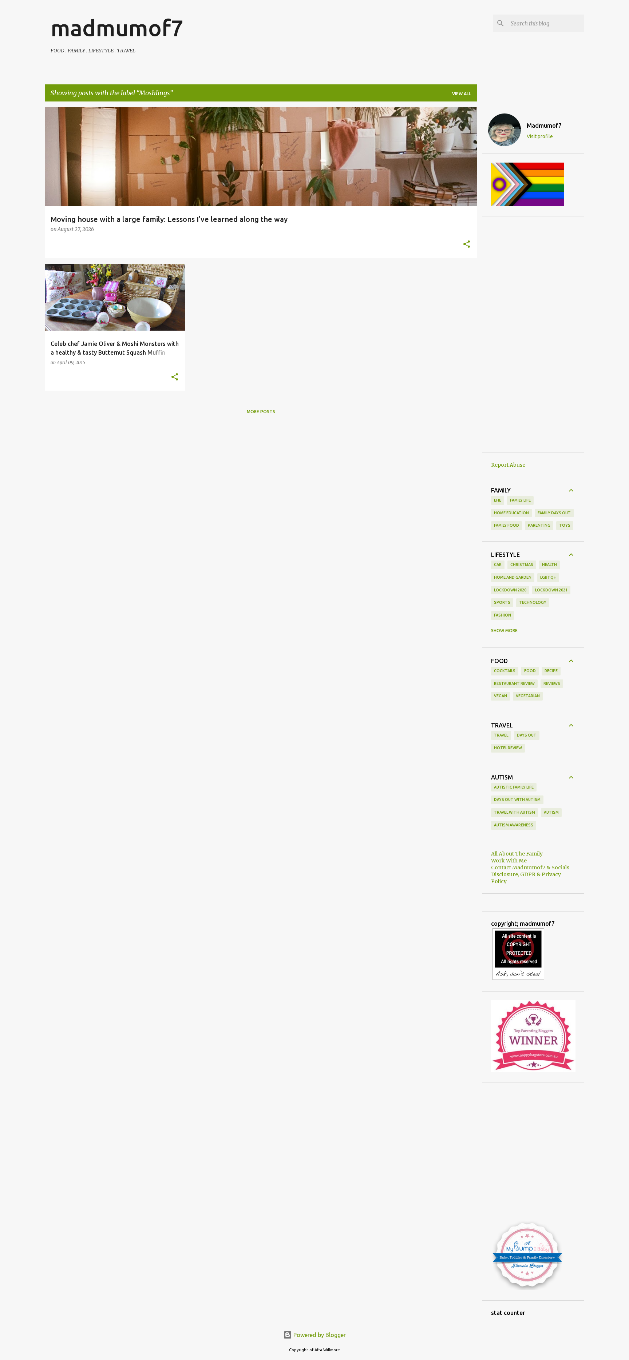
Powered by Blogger (319, 1335)
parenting (539, 525)
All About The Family (517, 853)
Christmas (521, 564)
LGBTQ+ (548, 577)
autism (551, 812)
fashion (502, 615)
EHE (497, 500)
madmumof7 (117, 27)
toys (564, 525)
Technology (532, 602)
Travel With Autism (514, 812)
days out (527, 735)
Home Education (511, 513)
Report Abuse (508, 465)
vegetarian (528, 696)
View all (461, 93)
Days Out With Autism (517, 799)
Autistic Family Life (514, 787)
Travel (501, 735)
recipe (551, 671)
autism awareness (513, 825)
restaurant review (514, 683)
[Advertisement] (533, 334)
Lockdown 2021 (551, 590)
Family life (520, 500)
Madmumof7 (544, 125)
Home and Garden (512, 577)
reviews (551, 683)
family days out (554, 513)
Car (498, 564)
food (530, 671)
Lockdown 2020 (510, 590)
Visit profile (540, 136)
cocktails (504, 671)
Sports (502, 602)
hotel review (508, 748)
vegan (500, 696)
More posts (261, 411)
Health (549, 564)
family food (506, 525)
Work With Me (509, 860)
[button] (466, 245)
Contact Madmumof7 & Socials (530, 867)
